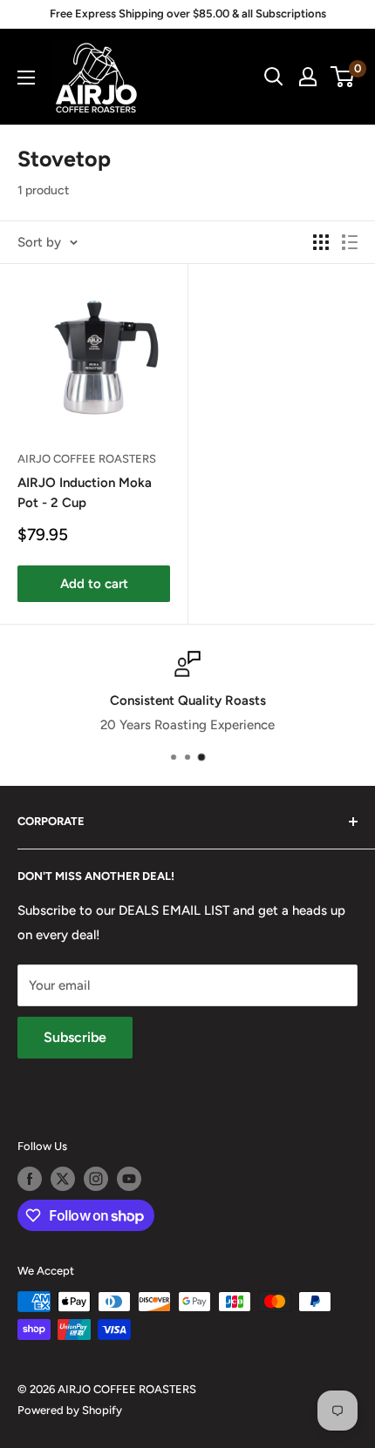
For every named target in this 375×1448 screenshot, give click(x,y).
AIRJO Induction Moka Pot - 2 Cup (84, 493)
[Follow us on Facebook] (29, 1179)
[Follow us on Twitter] (63, 1179)
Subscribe (75, 1037)
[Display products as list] (350, 242)
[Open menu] (26, 78)
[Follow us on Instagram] (96, 1179)
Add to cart (94, 584)
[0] (343, 76)
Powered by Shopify (69, 1410)
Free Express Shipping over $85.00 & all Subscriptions (188, 13)
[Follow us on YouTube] (129, 1179)
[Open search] (273, 76)
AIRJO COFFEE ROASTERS (86, 458)
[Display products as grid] (321, 242)
